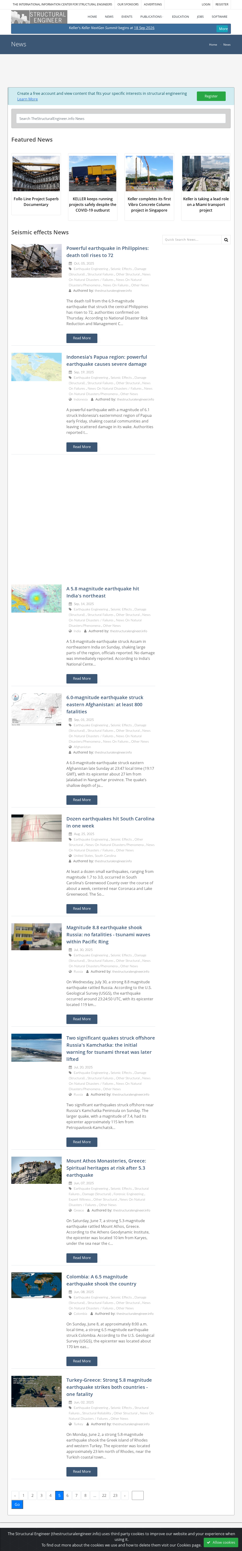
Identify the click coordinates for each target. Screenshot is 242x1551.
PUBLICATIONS (151, 16)
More (223, 28)
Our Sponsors (128, 4)
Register (211, 96)
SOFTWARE (219, 16)
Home (213, 45)
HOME (92, 16)
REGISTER (222, 4)
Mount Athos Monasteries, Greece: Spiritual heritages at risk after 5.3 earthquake (106, 1168)
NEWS (109, 16)
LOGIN (206, 4)
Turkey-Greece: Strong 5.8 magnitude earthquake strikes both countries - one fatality (109, 1387)
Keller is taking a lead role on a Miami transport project (206, 204)
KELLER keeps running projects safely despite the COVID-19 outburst (92, 204)
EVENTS (126, 16)
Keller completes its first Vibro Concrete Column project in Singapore (149, 204)
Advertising (153, 4)
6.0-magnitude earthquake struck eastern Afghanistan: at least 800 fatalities (104, 704)
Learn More (27, 99)
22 (104, 1495)
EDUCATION (180, 16)
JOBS (200, 16)
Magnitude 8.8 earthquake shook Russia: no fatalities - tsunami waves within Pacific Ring (108, 934)
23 (115, 1495)
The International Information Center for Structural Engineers (62, 4)
